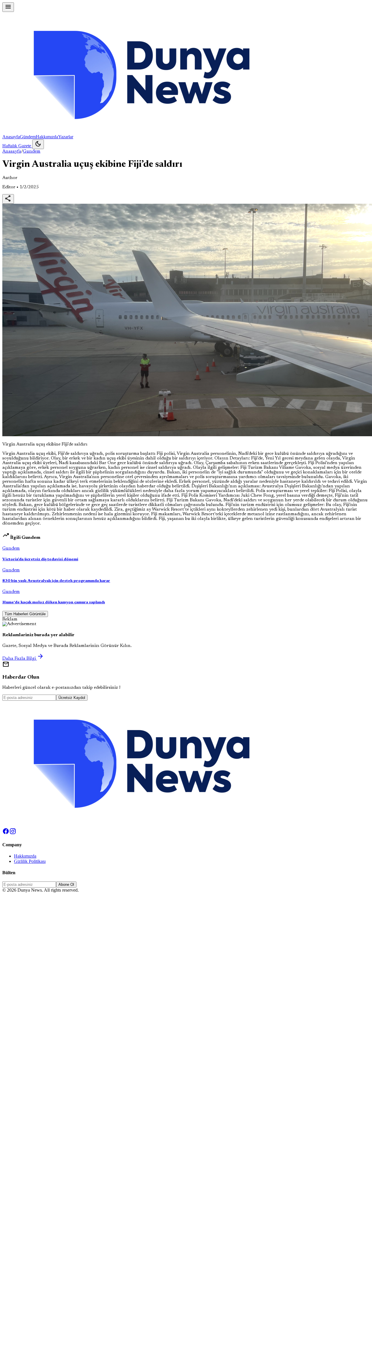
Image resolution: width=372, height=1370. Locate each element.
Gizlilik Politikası (30, 861)
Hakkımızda (47, 136)
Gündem (28, 136)
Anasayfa (11, 136)
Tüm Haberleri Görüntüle (25, 614)
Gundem (31, 151)
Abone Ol (66, 884)
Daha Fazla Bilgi (23, 658)
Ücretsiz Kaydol (71, 697)
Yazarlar (65, 136)
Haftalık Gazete (17, 145)
